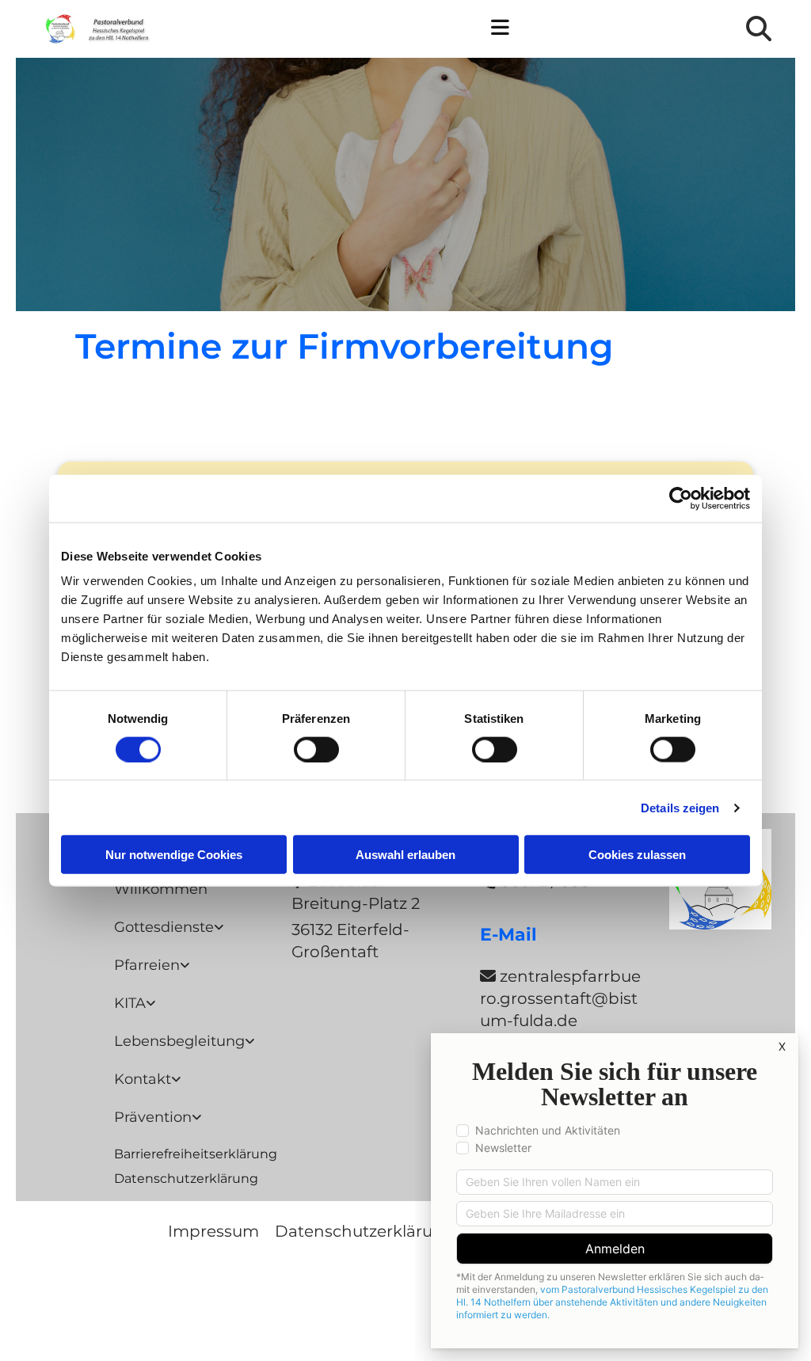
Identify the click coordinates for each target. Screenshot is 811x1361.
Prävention (153, 1117)
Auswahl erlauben (405, 854)
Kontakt (142, 1079)
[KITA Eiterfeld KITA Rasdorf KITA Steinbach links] (152, 1003)
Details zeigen (680, 807)
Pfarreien (147, 965)
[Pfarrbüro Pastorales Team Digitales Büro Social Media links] (177, 1079)
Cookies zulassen (637, 854)
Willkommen (161, 889)
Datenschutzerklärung (365, 1231)
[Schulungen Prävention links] (198, 1117)
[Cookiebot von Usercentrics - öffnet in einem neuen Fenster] (680, 498)
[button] (499, 28)
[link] (169, 927)
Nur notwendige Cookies (173, 854)
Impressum (213, 1231)
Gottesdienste (164, 927)
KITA (130, 1003)
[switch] (316, 749)
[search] (758, 28)
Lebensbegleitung (179, 1041)
